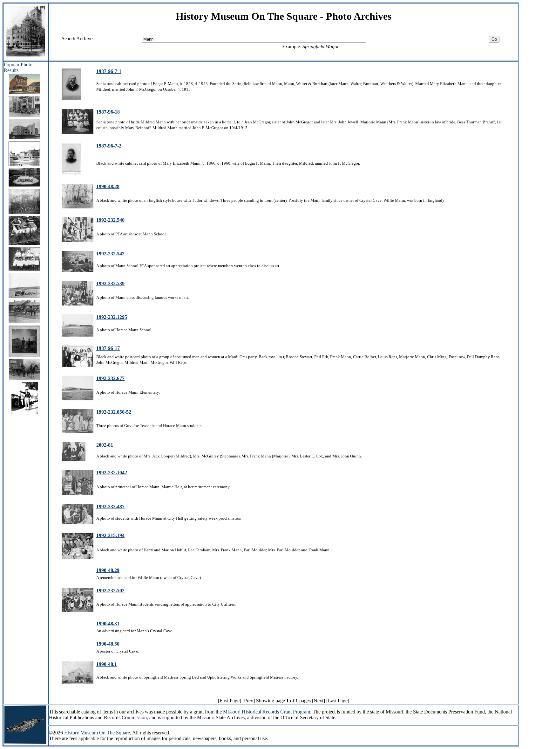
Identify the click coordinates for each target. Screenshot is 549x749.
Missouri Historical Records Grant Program (266, 711)
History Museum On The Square (97, 732)
